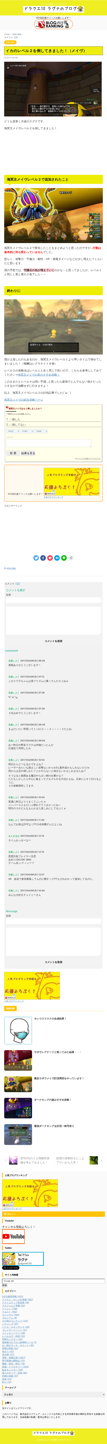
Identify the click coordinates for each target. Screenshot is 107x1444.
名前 (8, 594)
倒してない (19, 424)
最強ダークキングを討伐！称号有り (54, 1126)
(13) (16, 37)
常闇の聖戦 (11, 568)
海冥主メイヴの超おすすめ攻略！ (39, 374)
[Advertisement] (53, 152)
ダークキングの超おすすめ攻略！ (53, 1099)
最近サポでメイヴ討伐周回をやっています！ (59, 1078)
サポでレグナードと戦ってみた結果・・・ (58, 1052)
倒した (16, 419)
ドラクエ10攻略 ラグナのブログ (89, 458)
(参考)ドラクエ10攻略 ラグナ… (19, 414)
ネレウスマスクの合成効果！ (50, 1018)
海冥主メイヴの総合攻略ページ (23, 399)
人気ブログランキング (53, 497)
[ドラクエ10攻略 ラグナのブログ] (53, 10)
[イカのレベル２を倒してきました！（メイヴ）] (57, 558)
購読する (11, 1214)
